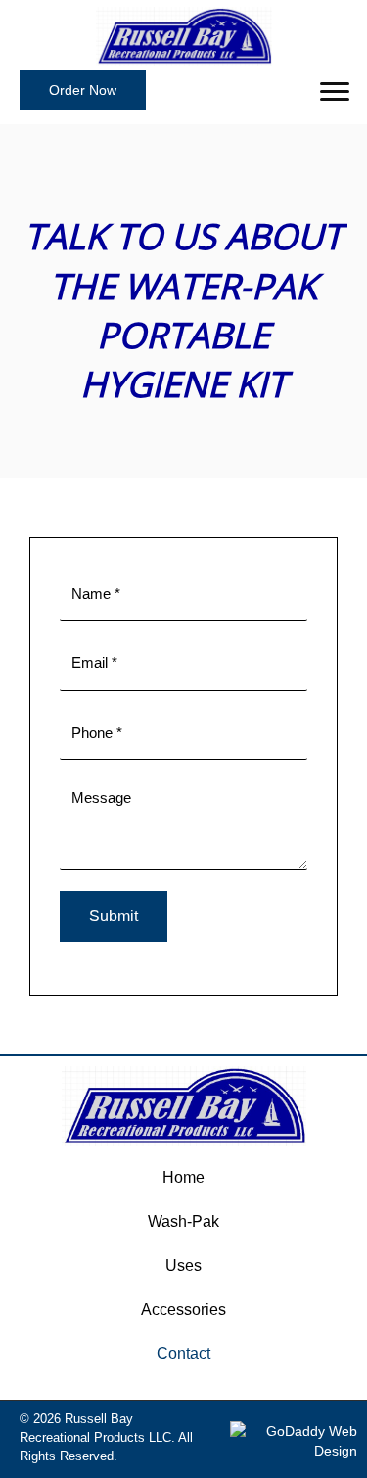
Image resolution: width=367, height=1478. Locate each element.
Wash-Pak (183, 1221)
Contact (183, 1353)
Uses (183, 1265)
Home (183, 1177)
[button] (83, 90)
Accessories (183, 1309)
